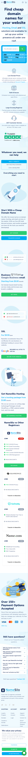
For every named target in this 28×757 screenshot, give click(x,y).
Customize (14, 745)
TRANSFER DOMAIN (14, 238)
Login (12, 718)
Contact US (21, 679)
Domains (3, 718)
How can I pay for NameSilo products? (11, 668)
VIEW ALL (4, 626)
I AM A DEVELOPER (14, 168)
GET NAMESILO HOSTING (14, 416)
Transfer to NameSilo (14, 496)
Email (14, 27)
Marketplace (4, 725)
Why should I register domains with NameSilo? (12, 652)
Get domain (14, 465)
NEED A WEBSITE (14, 161)
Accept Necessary (14, 753)
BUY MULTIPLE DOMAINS (14, 165)
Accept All (14, 749)
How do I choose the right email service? (12, 664)
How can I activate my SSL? (11, 672)
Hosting (6, 27)
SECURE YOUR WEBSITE (14, 357)
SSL (24, 27)
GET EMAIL (14, 294)
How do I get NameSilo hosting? (12, 660)
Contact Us (23, 718)
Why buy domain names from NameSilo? (11, 648)
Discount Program (20, 82)
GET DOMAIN (14, 233)
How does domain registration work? (12, 656)
